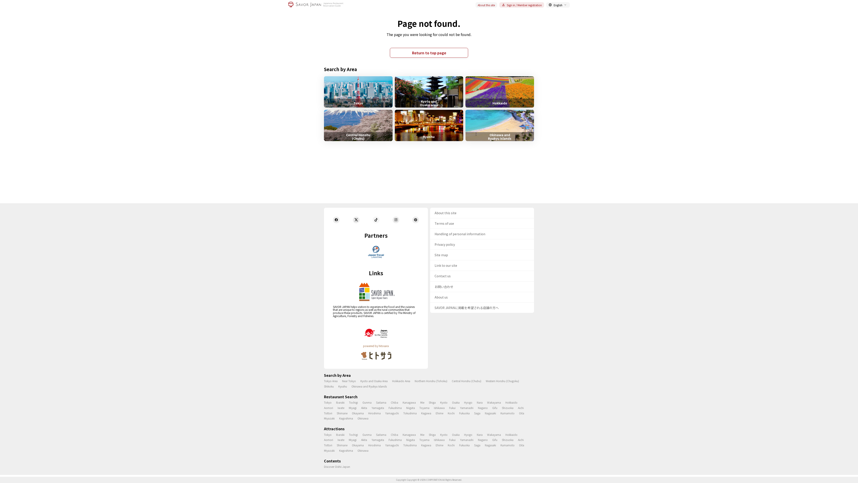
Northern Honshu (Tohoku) (431, 381)
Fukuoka (464, 413)
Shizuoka (507, 408)
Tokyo (328, 402)
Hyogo (468, 402)
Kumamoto (507, 413)
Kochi (451, 413)
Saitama (381, 402)
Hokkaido (511, 402)
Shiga (432, 402)
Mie (422, 402)
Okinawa (363, 418)
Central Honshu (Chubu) (466, 381)
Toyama (424, 408)
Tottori (328, 413)
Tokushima (410, 413)
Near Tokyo (349, 381)
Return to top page (429, 52)
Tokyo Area (331, 381)
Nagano (483, 408)
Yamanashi (466, 408)
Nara (480, 402)
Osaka (456, 402)
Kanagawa (409, 402)
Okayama (358, 413)
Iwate (341, 408)
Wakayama (494, 402)
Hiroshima (374, 413)
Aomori (328, 408)
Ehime (439, 413)
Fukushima (395, 408)
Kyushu (342, 386)
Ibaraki (340, 402)
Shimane (342, 413)
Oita (521, 413)
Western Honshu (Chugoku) (502, 381)
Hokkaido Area (401, 381)
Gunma (367, 402)
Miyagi (353, 408)
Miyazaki (329, 418)
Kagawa (426, 413)
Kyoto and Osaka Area (374, 381)
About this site (486, 5)
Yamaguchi (392, 413)
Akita (364, 408)
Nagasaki (490, 413)
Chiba (394, 402)
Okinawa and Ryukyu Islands (369, 386)
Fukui (452, 408)
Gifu (494, 408)
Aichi (521, 408)
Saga (477, 413)
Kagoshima (346, 418)
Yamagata (378, 408)
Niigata (410, 408)
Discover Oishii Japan (337, 466)
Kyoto (444, 402)
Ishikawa (439, 408)
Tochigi (353, 402)
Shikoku (329, 386)
